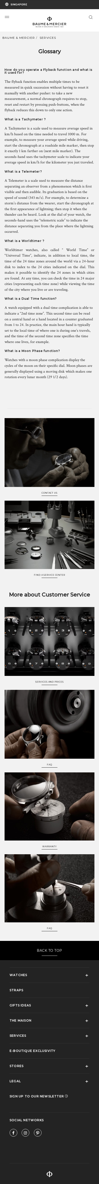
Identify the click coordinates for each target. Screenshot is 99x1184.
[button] (7, 17)
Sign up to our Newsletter (37, 1096)
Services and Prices (49, 682)
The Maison (20, 1020)
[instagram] (25, 1133)
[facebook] (13, 1133)
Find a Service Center (49, 575)
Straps (16, 990)
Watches (18, 975)
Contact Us (49, 493)
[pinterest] (38, 1133)
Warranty (49, 846)
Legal (15, 1081)
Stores (17, 1066)
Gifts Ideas (20, 1005)
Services (48, 37)
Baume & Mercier (18, 37)
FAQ (49, 764)
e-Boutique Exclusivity (32, 1051)
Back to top (49, 950)
